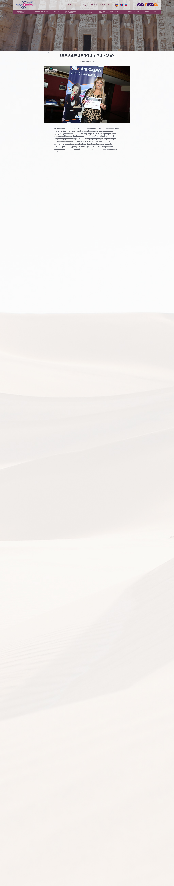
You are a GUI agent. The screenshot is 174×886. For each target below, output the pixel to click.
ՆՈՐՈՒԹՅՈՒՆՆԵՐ (133, 12)
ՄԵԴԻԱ (56, 12)
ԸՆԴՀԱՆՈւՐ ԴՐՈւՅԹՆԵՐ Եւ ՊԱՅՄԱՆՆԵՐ (108, 11)
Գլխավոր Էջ (33, 53)
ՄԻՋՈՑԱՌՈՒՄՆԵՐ (41, 12)
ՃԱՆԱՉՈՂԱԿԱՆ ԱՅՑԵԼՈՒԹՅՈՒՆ (70, 11)
